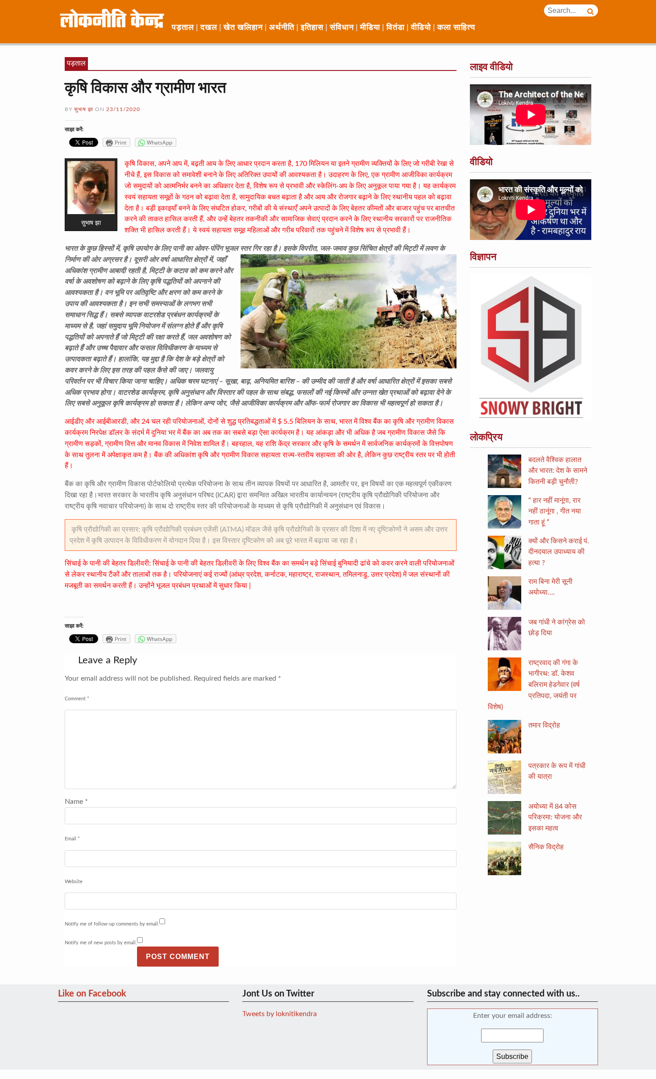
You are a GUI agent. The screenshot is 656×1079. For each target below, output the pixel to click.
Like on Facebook (92, 993)
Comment (77, 698)
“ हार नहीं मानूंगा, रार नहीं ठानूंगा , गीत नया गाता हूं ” (554, 511)
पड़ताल (183, 28)
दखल (208, 28)
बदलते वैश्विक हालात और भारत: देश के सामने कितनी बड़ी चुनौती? (557, 471)
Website (74, 881)
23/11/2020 (123, 109)
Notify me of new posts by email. (101, 942)
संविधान (342, 28)
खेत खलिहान (243, 28)
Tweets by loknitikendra (279, 1013)
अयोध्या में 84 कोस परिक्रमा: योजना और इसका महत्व (555, 817)
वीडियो (421, 28)
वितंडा (395, 28)
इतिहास (312, 28)
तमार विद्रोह (544, 725)
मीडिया (370, 28)
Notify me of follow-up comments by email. (112, 924)
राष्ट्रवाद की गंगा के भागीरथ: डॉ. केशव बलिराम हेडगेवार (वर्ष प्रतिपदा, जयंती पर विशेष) (534, 685)
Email (72, 838)
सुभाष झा (83, 109)
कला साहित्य (456, 28)
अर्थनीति (282, 28)
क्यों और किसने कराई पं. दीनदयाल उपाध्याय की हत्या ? (558, 552)
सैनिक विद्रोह (546, 847)
